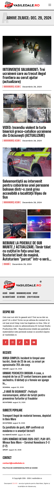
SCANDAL (6, 387)
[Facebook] (5, 342)
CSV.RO (14, 483)
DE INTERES (7, 402)
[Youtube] (34, 342)
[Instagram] (12, 342)
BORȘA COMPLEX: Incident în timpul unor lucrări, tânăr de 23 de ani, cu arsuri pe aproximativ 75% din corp (24, 361)
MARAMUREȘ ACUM (12, 86)
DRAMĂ (7, 264)
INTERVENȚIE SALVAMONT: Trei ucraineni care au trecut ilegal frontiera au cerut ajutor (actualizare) (24, 75)
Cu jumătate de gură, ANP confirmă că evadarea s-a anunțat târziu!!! (23, 429)
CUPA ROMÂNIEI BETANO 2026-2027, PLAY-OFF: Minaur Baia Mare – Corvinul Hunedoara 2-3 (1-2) (27, 442)
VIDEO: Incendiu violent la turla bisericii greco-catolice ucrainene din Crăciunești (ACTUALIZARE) (27, 131)
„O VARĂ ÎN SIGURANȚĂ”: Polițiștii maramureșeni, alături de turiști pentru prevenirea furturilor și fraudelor (24, 395)
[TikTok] (20, 342)
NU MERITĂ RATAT (10, 435)
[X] (27, 342)
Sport (5, 450)
